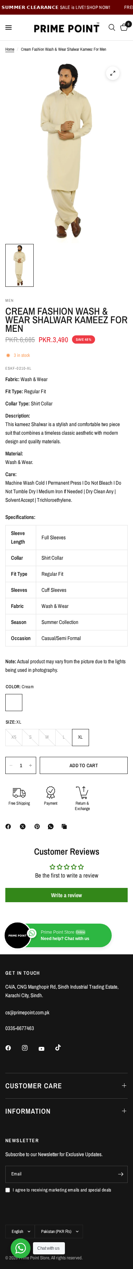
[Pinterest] (38, 826)
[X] (24, 826)
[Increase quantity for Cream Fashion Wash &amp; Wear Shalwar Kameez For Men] (30, 765)
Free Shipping (19, 803)
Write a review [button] (66, 895)
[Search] (112, 27)
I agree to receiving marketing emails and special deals (62, 1190)
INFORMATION (28, 1111)
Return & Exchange (82, 806)
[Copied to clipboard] (65, 826)
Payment (50, 803)
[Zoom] (113, 73)
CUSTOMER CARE (33, 1085)
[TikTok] (63, 1047)
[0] (123, 27)
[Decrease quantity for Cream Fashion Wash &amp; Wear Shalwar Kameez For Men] (11, 765)
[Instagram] (30, 1048)
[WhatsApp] (52, 826)
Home (9, 49)
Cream (13, 702)
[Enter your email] (120, 1174)
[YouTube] (46, 1049)
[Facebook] (9, 826)
